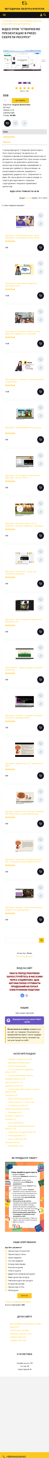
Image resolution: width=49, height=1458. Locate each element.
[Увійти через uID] (22, 995)
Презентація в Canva (17, 1254)
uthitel (28, 198)
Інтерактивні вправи (17, 1264)
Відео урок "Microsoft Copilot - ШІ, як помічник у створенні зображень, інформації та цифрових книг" (24, 524)
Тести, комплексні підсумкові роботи (19, 1070)
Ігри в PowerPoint (17, 1139)
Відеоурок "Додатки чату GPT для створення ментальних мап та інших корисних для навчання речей (24, 812)
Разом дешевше (17, 1135)
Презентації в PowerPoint (19, 1251)
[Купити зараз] (7, 123)
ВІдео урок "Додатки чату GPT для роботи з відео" (24, 764)
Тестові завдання (15, 1261)
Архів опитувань (24, 1302)
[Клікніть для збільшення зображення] (22, 60)
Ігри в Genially (15, 1122)
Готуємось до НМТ (18, 1105)
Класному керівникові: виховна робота (20, 1127)
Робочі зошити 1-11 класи (21, 1102)
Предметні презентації (20, 1059)
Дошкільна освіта (14, 1086)
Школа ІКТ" (15, 1327)
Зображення (9, 137)
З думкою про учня (18, 1340)
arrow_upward (43, 1452)
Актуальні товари (14, 1116)
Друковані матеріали (19, 1062)
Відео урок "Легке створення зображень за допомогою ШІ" (23, 620)
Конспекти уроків (17, 1066)
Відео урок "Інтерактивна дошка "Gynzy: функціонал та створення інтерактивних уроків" (22, 236)
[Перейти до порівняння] (24, 123)
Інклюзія (10, 1119)
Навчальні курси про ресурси (20, 1280)
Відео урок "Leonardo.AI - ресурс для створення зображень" (20, 572)
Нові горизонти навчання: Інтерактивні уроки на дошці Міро (24, 380)
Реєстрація (21, 956)
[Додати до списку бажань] (15, 123)
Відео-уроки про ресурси (18, 1277)
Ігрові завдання (14, 1257)
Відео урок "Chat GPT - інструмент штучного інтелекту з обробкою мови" (24, 716)
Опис (5, 132)
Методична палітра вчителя (24, 9)
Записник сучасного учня (20, 1333)
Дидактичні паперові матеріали (21, 1274)
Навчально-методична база (22, 1132)
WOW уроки (15, 1146)
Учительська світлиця (19, 1330)
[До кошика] (40, 247)
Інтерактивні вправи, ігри (20, 1075)
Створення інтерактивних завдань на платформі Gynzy (21, 284)
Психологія (11, 1095)
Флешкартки (14, 1112)
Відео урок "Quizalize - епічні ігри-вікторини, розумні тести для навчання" (23, 908)
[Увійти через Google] (27, 995)
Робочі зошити (14, 1270)
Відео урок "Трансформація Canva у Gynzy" (23, 427)
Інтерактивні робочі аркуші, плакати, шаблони (22, 1090)
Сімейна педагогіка (18, 1337)
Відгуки (6, 142)
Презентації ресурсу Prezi (17, 1109)
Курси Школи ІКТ (13, 1082)
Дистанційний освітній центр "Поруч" (26, 1324)
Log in (30, 956)
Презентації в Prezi (16, 1287)
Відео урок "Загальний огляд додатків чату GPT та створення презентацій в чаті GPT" (23, 860)
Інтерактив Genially (16, 1284)
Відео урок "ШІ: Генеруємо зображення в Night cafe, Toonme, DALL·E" (22, 476)
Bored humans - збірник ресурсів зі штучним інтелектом (23, 668)
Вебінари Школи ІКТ (15, 1079)
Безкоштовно (12, 1142)
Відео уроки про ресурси (20, 1098)
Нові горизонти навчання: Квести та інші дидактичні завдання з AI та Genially (22, 332)
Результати (10, 1302)
